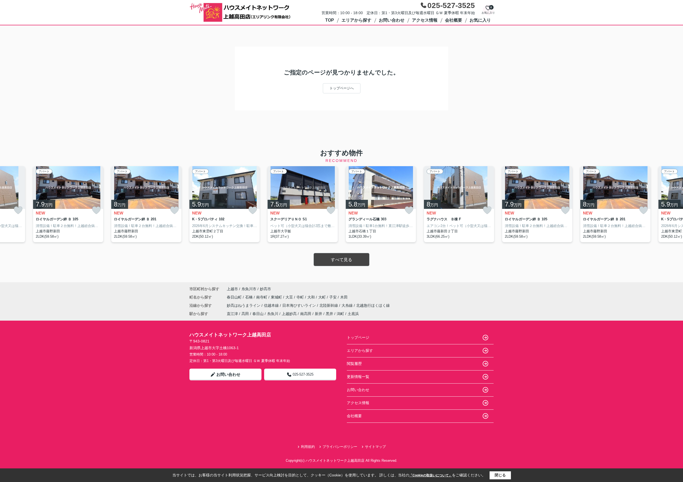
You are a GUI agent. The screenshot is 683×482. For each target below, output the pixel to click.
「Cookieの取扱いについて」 (430, 475)
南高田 (305, 314)
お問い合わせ (391, 20)
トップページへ (341, 88)
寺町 (300, 297)
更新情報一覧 (358, 377)
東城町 (277, 297)
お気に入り (480, 20)
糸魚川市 (248, 289)
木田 (344, 297)
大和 (311, 297)
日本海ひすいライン (299, 305)
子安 (333, 297)
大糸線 (348, 305)
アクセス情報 (425, 20)
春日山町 (235, 297)
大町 (322, 297)
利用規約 (308, 447)
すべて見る (341, 259)
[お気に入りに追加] (18, 210)
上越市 (232, 289)
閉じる (500, 475)
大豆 (289, 297)
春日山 (258, 314)
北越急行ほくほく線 (373, 305)
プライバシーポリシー (340, 447)
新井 (318, 314)
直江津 (232, 314)
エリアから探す (356, 20)
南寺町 (262, 297)
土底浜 (353, 314)
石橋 (249, 297)
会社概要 (453, 20)
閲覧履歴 (354, 363)
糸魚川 (272, 314)
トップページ (358, 337)
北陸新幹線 (329, 305)
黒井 (329, 314)
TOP (329, 20)
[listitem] (224, 204)
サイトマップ (375, 447)
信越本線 (272, 305)
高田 (245, 314)
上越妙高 (289, 314)
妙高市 (265, 289)
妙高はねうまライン (244, 305)
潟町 (340, 314)
